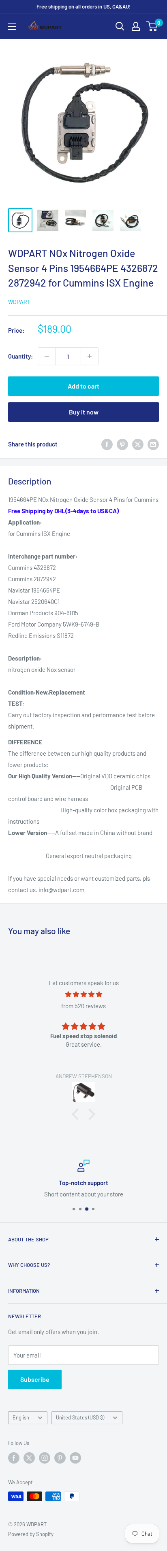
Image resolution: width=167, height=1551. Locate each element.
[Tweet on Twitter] (137, 444)
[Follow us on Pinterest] (60, 1458)
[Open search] (120, 26)
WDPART (19, 301)
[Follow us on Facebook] (13, 1458)
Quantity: (20, 356)
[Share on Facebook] (107, 444)
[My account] (136, 26)
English (21, 1417)
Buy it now (83, 412)
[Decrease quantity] (46, 356)
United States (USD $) (80, 1417)
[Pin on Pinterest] (122, 444)
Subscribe (34, 1379)
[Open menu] (12, 26)
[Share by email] (153, 444)
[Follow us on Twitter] (29, 1458)
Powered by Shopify (31, 1534)
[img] (83, 994)
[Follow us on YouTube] (75, 1458)
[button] (77, 1114)
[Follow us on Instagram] (44, 1458)
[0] (152, 26)
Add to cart (83, 386)
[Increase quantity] (89, 356)
